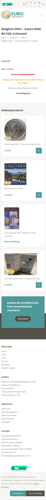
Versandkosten (7, 388)
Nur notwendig (35, 493)
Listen (3, 358)
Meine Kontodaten (9, 415)
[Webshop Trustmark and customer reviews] (10, 4)
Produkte (13, 37)
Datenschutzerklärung (10, 385)
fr (31, 2)
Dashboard (5, 409)
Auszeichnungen (8, 368)
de (39, 2)
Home (3, 37)
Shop (3, 354)
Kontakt (4, 361)
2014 (23, 37)
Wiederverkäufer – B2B (10, 395)
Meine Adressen (7, 419)
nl (27, 2)
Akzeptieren (18, 493)
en (44, 4)
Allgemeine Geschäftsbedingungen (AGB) (18, 382)
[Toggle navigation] (41, 14)
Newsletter (5, 364)
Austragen (5, 422)
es (35, 2)
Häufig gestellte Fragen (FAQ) (13, 392)
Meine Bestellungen (9, 412)
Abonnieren (23, 319)
